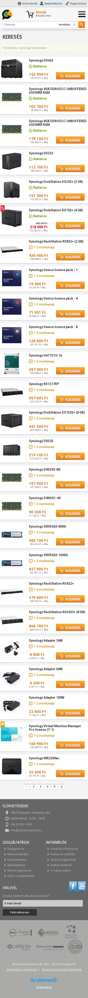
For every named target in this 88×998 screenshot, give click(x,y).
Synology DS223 (41, 153)
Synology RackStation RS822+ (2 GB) (56, 241)
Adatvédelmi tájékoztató (22, 969)
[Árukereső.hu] (44, 981)
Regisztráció (78, 3)
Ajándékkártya (16, 865)
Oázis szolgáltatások (20, 876)
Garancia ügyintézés (63, 859)
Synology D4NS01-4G (45, 498)
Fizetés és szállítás (62, 854)
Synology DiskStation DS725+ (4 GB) (56, 210)
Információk (29, 3)
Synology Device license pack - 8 (53, 327)
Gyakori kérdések (61, 865)
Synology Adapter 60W (46, 669)
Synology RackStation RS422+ (51, 583)
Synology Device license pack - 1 (53, 270)
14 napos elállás (60, 870)
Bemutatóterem (17, 859)
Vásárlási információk (64, 848)
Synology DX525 (41, 441)
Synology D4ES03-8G (44, 469)
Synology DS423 (41, 60)
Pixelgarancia (15, 848)
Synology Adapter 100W (46, 697)
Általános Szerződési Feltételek (62, 969)
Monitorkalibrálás (18, 854)
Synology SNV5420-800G (47, 526)
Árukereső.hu (44, 987)
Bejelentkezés (54, 3)
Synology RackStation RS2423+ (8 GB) (57, 612)
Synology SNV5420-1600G (48, 555)
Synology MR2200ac (44, 758)
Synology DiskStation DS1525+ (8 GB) (57, 412)
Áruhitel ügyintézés (19, 870)
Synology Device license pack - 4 (53, 298)
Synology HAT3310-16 (45, 355)
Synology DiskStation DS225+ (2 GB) (56, 181)
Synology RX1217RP (44, 384)
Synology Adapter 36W (46, 640)
